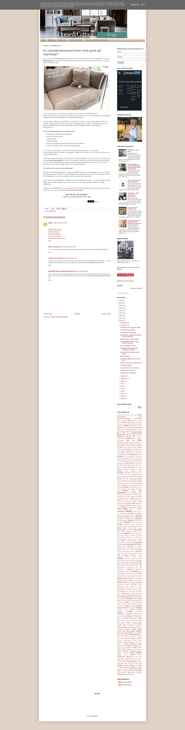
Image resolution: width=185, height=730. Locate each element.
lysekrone (130, 553)
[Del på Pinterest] (65, 209)
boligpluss (119, 438)
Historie (119, 499)
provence (119, 595)
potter (118, 593)
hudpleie (119, 503)
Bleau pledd (138, 431)
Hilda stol (127, 498)
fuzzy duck (120, 483)
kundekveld (132, 535)
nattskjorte (122, 573)
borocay (136, 438)
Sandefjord (138, 606)
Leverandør (125, 544)
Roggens (127, 602)
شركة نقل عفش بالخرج (54, 234)
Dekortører (120, 456)
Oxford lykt (128, 587)
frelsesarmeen (133, 481)
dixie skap (135, 456)
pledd (118, 591)
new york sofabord (137, 575)
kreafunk (139, 531)
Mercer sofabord (125, 560)
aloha (134, 420)
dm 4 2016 (124, 462)
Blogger (95, 716)
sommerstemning (132, 627)
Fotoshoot (139, 480)
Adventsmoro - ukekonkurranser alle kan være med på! (130, 335)
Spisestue (139, 631)
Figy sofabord (130, 478)
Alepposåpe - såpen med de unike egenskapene (133, 194)
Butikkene (51, 40)
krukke (132, 533)
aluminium (139, 420)
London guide (121, 549)
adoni (135, 415)
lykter (140, 551)
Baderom (126, 426)
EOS (122, 474)
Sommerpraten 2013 (122, 627)
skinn (126, 618)
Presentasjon (124, 593)
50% (132, 415)
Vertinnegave (132, 660)
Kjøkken (119, 528)
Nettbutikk (139, 573)
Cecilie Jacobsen (132, 447)
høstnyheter (123, 505)
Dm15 (137, 465)
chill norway (128, 449)
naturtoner (133, 573)
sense (125, 613)
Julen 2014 (138, 517)
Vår (125, 667)
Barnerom (125, 427)
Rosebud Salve (126, 604)
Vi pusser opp (131, 661)
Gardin (140, 483)
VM (136, 665)
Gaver (140, 485)
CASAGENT (139, 445)
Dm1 (118, 465)
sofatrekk (119, 624)
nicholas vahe (123, 576)
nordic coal (135, 578)
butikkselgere (120, 442)
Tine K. (119, 649)
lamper (123, 540)
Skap (140, 616)
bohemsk (128, 436)
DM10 (121, 465)
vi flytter (125, 661)
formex (131, 480)
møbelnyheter (138, 569)
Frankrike (119, 481)
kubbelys (126, 535)
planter (140, 589)
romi (131, 602)
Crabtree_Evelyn (121, 453)
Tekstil (126, 644)
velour (135, 658)
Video (122, 663)
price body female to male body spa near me (61, 271)
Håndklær (128, 505)
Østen (129, 672)
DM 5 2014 (136, 462)
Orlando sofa (121, 586)
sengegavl (132, 609)
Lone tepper (129, 549)
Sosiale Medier (137, 629)
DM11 (125, 465)
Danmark (119, 454)
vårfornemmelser (131, 670)
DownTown (130, 467)
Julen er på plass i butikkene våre (133, 208)
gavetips (119, 487)
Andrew (119, 422)
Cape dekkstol (121, 445)
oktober (123, 376)
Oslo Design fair (131, 586)
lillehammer (130, 546)
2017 (120, 303)
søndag (140, 640)
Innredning (139, 508)
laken (134, 538)
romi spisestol (135, 602)
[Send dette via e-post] (57, 209)
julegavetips (139, 515)
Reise (123, 598)
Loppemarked (126, 551)
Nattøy (128, 573)
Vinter (140, 663)
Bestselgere (134, 429)
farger (126, 476)
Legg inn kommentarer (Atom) (59, 317)
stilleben (126, 634)
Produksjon (139, 593)
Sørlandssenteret (129, 642)
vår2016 (134, 667)
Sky (126, 620)
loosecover (119, 551)
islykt (138, 511)
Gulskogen (125, 490)
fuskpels (140, 481)
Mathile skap (127, 558)
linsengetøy (120, 547)
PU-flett (124, 595)
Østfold (133, 672)
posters (140, 591)
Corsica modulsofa (126, 451)
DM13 (129, 465)
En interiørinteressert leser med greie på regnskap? (129, 342)
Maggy (119, 555)
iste (141, 511)
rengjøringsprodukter (137, 600)
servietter (123, 615)
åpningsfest (139, 672)
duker (140, 469)
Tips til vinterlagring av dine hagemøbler (134, 180)
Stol (126, 636)
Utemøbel (131, 652)
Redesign (139, 596)
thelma (122, 647)
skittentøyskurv (133, 618)
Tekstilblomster (133, 643)
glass (130, 487)
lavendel (140, 540)
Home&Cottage (58, 58)
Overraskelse (120, 587)
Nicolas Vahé (121, 578)
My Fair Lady (137, 567)
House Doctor (137, 501)
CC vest (119, 447)
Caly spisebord (120, 444)
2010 (120, 320)
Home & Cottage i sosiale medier (97, 40)
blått (141, 434)
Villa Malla (135, 663)
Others (140, 586)
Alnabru (129, 420)
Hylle (126, 503)
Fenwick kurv (136, 476)
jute (118, 522)
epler (125, 474)
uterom (125, 654)
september (124, 378)
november (124, 325)
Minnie (134, 564)
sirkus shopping (127, 616)
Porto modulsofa (130, 591)
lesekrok (119, 544)
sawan (126, 609)
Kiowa (137, 526)
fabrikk (123, 476)
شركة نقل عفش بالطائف (55, 229)
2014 (120, 310)
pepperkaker (120, 589)
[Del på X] (61, 209)
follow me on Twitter (136, 288)
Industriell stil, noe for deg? (128, 373)
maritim (140, 555)
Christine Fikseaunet (136, 449)
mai (122, 388)
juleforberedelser (125, 515)
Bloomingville (132, 434)
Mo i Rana (139, 564)
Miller (127, 564)
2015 (120, 308)
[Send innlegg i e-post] (52, 208)
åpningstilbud (127, 674)
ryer (118, 606)
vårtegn (119, 672)
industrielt (123, 507)
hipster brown (138, 498)
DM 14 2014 (131, 460)
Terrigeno (133, 645)
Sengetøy (120, 613)
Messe (140, 560)
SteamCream (120, 634)
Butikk (140, 440)
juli (122, 383)
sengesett (139, 609)
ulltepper (119, 652)
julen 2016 (125, 518)
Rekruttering (52, 211)
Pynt (140, 595)
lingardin (140, 546)
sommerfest (139, 625)
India (138, 505)
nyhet (140, 580)
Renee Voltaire (138, 598)
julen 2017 (131, 518)
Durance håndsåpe (130, 471)
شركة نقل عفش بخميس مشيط (56, 238)
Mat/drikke (120, 558)
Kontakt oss (62, 40)
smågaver (128, 622)
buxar (130, 442)
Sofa (140, 622)
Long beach (138, 549)
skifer (122, 618)
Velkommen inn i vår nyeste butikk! (130, 327)
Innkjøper (125, 509)
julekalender (120, 517)
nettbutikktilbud (121, 575)
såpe (136, 642)
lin (135, 546)
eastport (140, 471)
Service (119, 615)
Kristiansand (126, 533)
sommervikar (120, 629)
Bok (134, 436)
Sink (118, 616)
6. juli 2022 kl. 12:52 (82, 271)
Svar (49, 241)
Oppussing (133, 584)
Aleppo (119, 420)
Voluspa (140, 665)
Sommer (139, 624)
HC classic (135, 494)
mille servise (122, 564)
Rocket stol (122, 602)
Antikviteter (139, 422)
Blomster (126, 434)
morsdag (119, 567)
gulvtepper (133, 490)
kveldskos (137, 537)
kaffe (121, 522)
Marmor (127, 556)
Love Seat (133, 551)
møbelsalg (119, 571)
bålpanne (138, 442)
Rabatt (130, 596)
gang (136, 483)
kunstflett (119, 537)
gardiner (119, 485)
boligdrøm (139, 436)
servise (128, 615)
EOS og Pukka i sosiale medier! (129, 339)
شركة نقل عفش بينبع (54, 232)
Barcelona (119, 427)
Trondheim (125, 651)
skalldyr (137, 616)
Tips (124, 649)
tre (141, 649)
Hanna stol (130, 494)
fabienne (119, 476)
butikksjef (126, 442)
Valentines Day (130, 656)
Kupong (124, 537)
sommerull (139, 627)
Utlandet (140, 654)
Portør (136, 591)
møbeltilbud (126, 571)
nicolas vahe (138, 576)
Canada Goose (132, 444)
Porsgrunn (123, 591)
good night (139, 487)
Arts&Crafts (127, 424)
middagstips (133, 562)
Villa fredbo (128, 663)
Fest (140, 476)
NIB (118, 576)
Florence (119, 480)
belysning (123, 429)
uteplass (119, 654)
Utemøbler (139, 652)
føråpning (132, 483)
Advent (140, 415)
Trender (119, 651)
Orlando (140, 584)
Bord (124, 438)
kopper (119, 531)
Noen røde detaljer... (126, 365)
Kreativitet (119, 533)
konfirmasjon (129, 529)
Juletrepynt (139, 520)
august (123, 381)
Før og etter (126, 483)
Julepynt (130, 520)
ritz (118, 602)
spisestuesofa (120, 633)
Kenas (132, 524)
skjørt (123, 620)
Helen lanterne (126, 496)
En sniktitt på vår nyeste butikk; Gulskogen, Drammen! (129, 348)
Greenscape (139, 489)
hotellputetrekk (127, 501)
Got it (143, 5)
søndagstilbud (120, 642)
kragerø (135, 531)
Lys (122, 553)
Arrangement (120, 424)
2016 (120, 305)
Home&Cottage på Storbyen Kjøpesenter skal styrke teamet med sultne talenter (134, 167)
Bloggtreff (120, 435)
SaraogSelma (131, 607)
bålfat (134, 442)
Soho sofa (131, 624)
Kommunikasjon (121, 529)
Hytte (129, 503)
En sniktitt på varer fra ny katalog (129, 368)
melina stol (139, 558)
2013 (120, 313)
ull (136, 651)
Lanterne (134, 540)
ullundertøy (125, 652)
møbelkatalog (129, 569)
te (122, 643)
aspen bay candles (134, 424)
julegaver (132, 515)
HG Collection (120, 498)
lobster (140, 547)
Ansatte (124, 422)
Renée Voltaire (121, 600)
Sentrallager (130, 613)
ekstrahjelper (127, 472)
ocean (129, 582)
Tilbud (135, 647)
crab (141, 451)
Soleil (135, 624)
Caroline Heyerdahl (130, 445)
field (124, 478)
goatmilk (134, 487)
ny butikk (135, 580)
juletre (134, 520)
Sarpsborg (139, 607)
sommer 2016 (121, 625)
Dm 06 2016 (132, 458)
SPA (124, 631)
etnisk (128, 474)
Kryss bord (120, 535)
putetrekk (136, 595)
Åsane (132, 674)
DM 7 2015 (136, 463)
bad (141, 424)
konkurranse (137, 530)
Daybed (140, 454)
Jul (139, 513)
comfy (118, 451)
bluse (137, 434)
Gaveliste (130, 485)
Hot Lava (139, 499)
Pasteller (134, 587)
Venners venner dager (123, 660)
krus (141, 533)
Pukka (128, 595)
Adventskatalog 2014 (129, 416)
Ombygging (139, 582)
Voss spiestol (120, 667)
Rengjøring (128, 600)
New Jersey (128, 575)
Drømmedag (126, 469)
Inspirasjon (121, 511)
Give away (125, 487)
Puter (132, 595)
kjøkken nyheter (127, 528)
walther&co (124, 672)
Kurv (128, 537)
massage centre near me (56, 258)
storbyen (139, 636)
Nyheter (119, 582)
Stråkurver (119, 640)
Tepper (129, 645)
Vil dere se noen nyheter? (127, 370)
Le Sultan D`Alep (129, 542)
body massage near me (55, 247)
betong (140, 429)
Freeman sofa (125, 481)
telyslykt (119, 645)
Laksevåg (139, 538)
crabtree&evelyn (130, 453)
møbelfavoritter (120, 569)
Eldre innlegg (106, 314)
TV (129, 651)
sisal (133, 616)
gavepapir (135, 485)
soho (126, 624)
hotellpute (119, 501)
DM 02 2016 (125, 458)
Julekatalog (127, 517)
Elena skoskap (135, 472)
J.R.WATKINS (130, 513)
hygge (123, 503)
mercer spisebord (133, 560)
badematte (119, 425)
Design (130, 456)
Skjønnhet (119, 620)
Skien (118, 618)
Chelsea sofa (120, 449)
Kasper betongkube (136, 522)
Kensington (139, 524)
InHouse (139, 507)
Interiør (128, 511)
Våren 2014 (133, 669)
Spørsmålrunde (129, 633)
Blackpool (132, 431)
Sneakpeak (135, 622)
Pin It (96, 201)
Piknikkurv (129, 589)
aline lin (124, 420)
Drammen (135, 467)
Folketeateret (125, 480)
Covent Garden (135, 451)
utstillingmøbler (121, 656)
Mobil (118, 566)
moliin (140, 566)
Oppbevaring (120, 584)
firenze (136, 478)
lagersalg (130, 538)
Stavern (140, 633)
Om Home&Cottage (76, 40)
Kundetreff (139, 535)
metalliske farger (125, 562)
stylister (129, 640)
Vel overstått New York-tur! (128, 345)
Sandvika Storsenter (122, 607)
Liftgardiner (139, 544)
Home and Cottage (126, 682)
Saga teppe (122, 606)
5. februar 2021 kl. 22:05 (60, 223)
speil (127, 631)
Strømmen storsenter (136, 638)
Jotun (136, 513)
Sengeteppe (129, 611)
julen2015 (119, 520)
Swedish (135, 640)
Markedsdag (120, 556)
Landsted (128, 540)
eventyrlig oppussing (136, 474)
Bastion (130, 427)
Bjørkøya (127, 431)
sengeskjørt (120, 611)
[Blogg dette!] (59, 209)
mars (122, 393)
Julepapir (124, 520)
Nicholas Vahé (131, 576)
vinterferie (125, 665)
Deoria (125, 456)
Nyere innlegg (48, 314)
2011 (120, 318)
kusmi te (132, 537)
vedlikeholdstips (129, 658)
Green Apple (131, 489)
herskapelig (139, 496)
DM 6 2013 (123, 463)
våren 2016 (124, 670)
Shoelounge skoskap (136, 615)
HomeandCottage (126, 685)
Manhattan (133, 555)
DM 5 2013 (130, 462)
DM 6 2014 (129, 463)
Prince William (132, 593)
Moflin (136, 566)
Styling (125, 640)
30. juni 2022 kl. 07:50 (70, 258)
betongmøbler (120, 431)
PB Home (139, 587)
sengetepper (138, 611)
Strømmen (126, 638)
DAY (123, 454)
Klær (135, 528)
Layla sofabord (121, 542)
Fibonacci (119, 478)
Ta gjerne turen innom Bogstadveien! (131, 363)
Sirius (121, 616)
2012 (120, 315)
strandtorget (120, 638)
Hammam (128, 492)
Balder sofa (133, 425)
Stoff (122, 636)
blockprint (128, 433)
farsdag (130, 476)
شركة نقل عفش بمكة (54, 231)
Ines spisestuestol (132, 507)
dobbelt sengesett (121, 467)
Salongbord (132, 606)
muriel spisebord (127, 567)
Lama (118, 540)
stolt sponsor (132, 636)
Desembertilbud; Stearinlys (128, 332)
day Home (126, 454)
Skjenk (140, 618)
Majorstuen (126, 555)
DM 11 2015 (139, 458)
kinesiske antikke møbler (128, 526)
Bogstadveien (120, 436)
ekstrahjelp (120, 472)
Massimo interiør (137, 556)
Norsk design (124, 580)
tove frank (136, 649)
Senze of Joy (138, 613)
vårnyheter (139, 670)
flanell (140, 478)
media (133, 558)
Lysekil (125, 553)
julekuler (132, 517)
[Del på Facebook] (63, 209)
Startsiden (77, 314)
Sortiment (127, 629)
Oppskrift (127, 584)
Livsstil (136, 547)
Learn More (134, 5)
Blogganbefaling (137, 433)
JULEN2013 (138, 518)
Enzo (118, 474)
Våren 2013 (125, 669)
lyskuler (135, 553)
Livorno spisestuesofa (128, 547)
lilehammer (119, 546)
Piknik (125, 589)
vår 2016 (129, 667)
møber (131, 571)
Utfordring (132, 654)
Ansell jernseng (131, 422)
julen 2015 (119, 518)
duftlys (132, 469)
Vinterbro (119, 665)
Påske (118, 596)
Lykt (137, 551)
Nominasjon (129, 578)
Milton (130, 564)
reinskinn (119, 598)
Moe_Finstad (130, 566)
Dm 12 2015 (120, 460)
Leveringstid (131, 544)
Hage (140, 490)
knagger (140, 528)
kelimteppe (126, 524)
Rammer (135, 596)
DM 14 (125, 460)
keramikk (119, 526)
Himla (132, 498)
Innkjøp (119, 509)
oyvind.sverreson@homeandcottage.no (71, 190)
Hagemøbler (121, 492)
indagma (134, 505)
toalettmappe (129, 649)
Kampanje (126, 522)
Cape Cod (139, 444)
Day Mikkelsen (134, 454)
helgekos (133, 496)
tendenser (123, 645)
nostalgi (130, 580)
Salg (127, 606)
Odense (133, 582)
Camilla (126, 444)
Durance (119, 471)
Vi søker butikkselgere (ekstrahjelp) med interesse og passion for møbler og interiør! (134, 223)
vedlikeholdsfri (120, 658)
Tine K (140, 647)
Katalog (119, 524)
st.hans (135, 633)
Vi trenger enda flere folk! (127, 330)
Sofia (123, 624)
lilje (125, 546)
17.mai (119, 415)
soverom (119, 631)
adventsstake (138, 418)
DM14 (133, 465)
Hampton (134, 492)
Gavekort (124, 485)
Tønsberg (132, 651)
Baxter (134, 427)
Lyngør (119, 553)
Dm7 (140, 465)
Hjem (43, 40)
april (122, 391)
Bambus (140, 425)
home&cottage (132, 499)
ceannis (125, 447)
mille (138, 562)
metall (118, 562)
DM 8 (140, 463)
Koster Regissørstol (127, 531)
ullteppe (140, 651)
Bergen (129, 429)
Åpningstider (120, 674)
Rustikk (140, 604)
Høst (133, 503)
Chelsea (139, 447)
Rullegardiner (134, 604)
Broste (127, 440)
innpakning (132, 508)
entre (140, 472)
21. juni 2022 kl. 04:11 (69, 247)
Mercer (118, 560)
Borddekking (129, 438)
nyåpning (125, 582)
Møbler (135, 571)
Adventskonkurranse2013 (124, 418)
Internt (134, 511)
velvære (140, 658)
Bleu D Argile (121, 433)
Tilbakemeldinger (128, 647)
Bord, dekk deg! (124, 356)
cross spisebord (138, 453)
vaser (140, 656)
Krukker (137, 533)
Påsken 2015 (124, 597)
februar (123, 396)
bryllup (133, 440)
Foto (134, 480)
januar (123, 398)
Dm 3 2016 (137, 460)
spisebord (132, 631)
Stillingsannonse (134, 635)
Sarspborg (119, 609)
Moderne (123, 566)
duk (137, 469)
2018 (120, 300)
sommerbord (131, 625)
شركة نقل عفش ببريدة (54, 236)
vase (137, 656)
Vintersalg (131, 665)
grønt (118, 490)
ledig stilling (138, 542)
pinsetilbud (135, 589)
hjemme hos (125, 499)
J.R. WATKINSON (121, 513)
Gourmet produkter (122, 489)
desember (124, 323)
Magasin (140, 553)
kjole (140, 526)
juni (122, 386)
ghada (50, 223)
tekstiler (140, 643)
